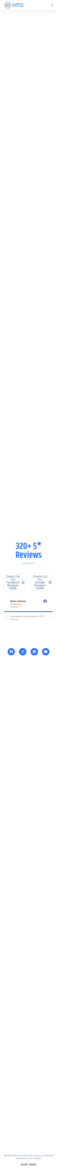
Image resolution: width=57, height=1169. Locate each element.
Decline (32, 1164)
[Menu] (52, 5)
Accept (24, 1164)
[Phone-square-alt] (34, 652)
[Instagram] (22, 652)
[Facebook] (11, 652)
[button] (6, 617)
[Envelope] (46, 652)
